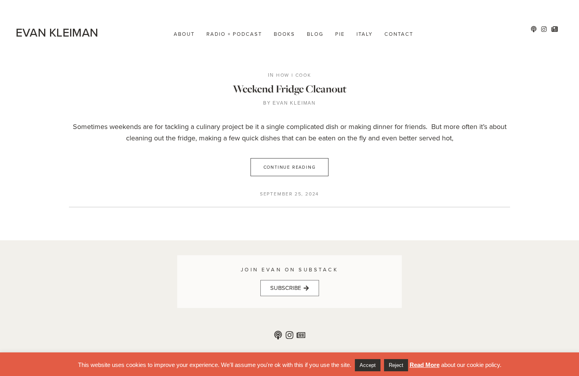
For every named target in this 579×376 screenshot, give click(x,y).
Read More (425, 364)
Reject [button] (396, 365)
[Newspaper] (301, 335)
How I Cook (293, 75)
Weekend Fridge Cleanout (290, 89)
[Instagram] (289, 335)
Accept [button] (368, 365)
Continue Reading (290, 167)
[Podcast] (278, 335)
